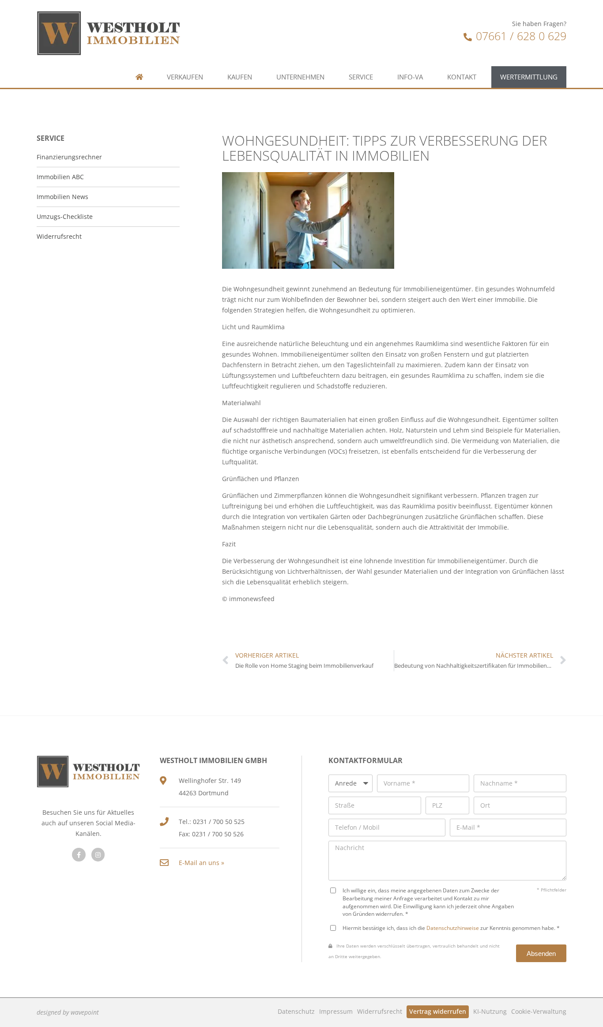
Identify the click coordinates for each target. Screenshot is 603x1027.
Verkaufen (185, 77)
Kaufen (239, 77)
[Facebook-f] (79, 854)
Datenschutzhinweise (452, 927)
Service (361, 77)
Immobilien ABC (60, 177)
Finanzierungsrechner (69, 157)
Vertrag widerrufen (437, 1011)
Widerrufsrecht (379, 1011)
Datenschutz (296, 1011)
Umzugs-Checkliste (65, 216)
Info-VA (410, 77)
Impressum (336, 1011)
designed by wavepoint (68, 1012)
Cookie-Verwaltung (538, 1011)
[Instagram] (98, 854)
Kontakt (461, 77)
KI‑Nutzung (490, 1011)
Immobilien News (62, 196)
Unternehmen (300, 77)
